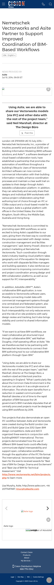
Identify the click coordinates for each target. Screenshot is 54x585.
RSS (28, 577)
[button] (43, 4)
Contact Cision (27, 552)
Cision (31, 581)
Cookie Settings (38, 577)
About (26, 558)
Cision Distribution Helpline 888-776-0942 (27, 567)
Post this (29, 133)
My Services (26, 561)
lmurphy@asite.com (27, 489)
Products (26, 555)
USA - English (8, 55)
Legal (12, 577)
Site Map (21, 577)
